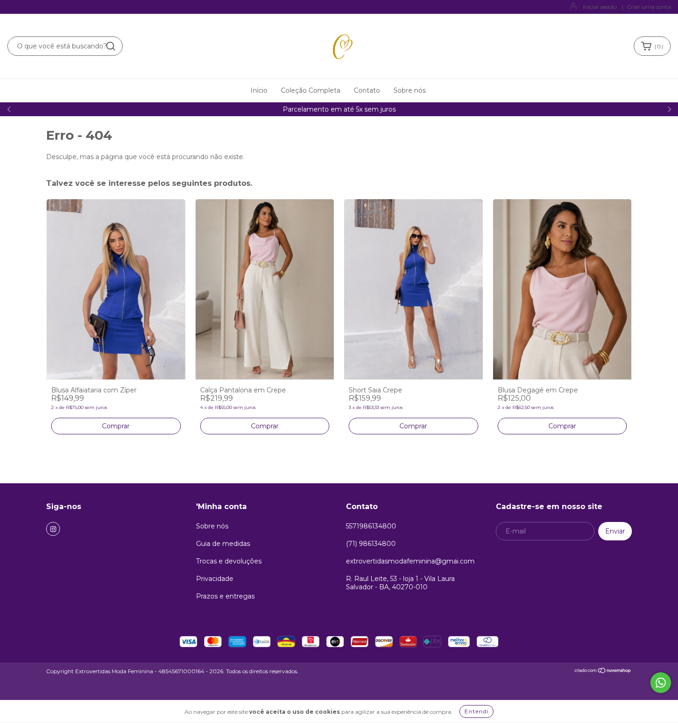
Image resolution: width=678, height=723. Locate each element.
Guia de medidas (223, 543)
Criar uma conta (649, 6)
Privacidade (214, 579)
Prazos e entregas (225, 596)
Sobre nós (409, 90)
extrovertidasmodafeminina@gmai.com (410, 561)
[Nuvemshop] (603, 671)
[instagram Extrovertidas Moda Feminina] (53, 529)
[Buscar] (110, 46)
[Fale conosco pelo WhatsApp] (660, 682)
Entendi (476, 711)
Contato (367, 90)
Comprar (116, 426)
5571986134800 (371, 526)
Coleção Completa (310, 90)
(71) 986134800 (371, 543)
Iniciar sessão (600, 6)
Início (259, 90)
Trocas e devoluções (229, 561)
